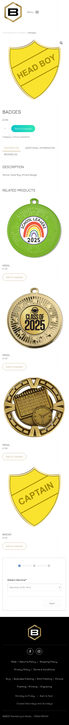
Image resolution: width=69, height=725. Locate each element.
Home (5, 32)
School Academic (18, 32)
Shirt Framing (44, 678)
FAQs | (14, 661)
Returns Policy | (30, 661)
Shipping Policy (49, 661)
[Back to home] (13, 12)
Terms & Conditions (44, 669)
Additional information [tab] (40, 147)
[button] (33, 12)
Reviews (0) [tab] (10, 154)
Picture (59, 678)
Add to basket (23, 128)
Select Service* (16, 579)
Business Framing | (25, 678)
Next (52, 603)
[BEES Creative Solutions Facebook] (30, 651)
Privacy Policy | (23, 669)
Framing (21, 686)
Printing (33, 686)
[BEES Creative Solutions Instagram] (39, 651)
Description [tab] (11, 147)
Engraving (46, 686)
